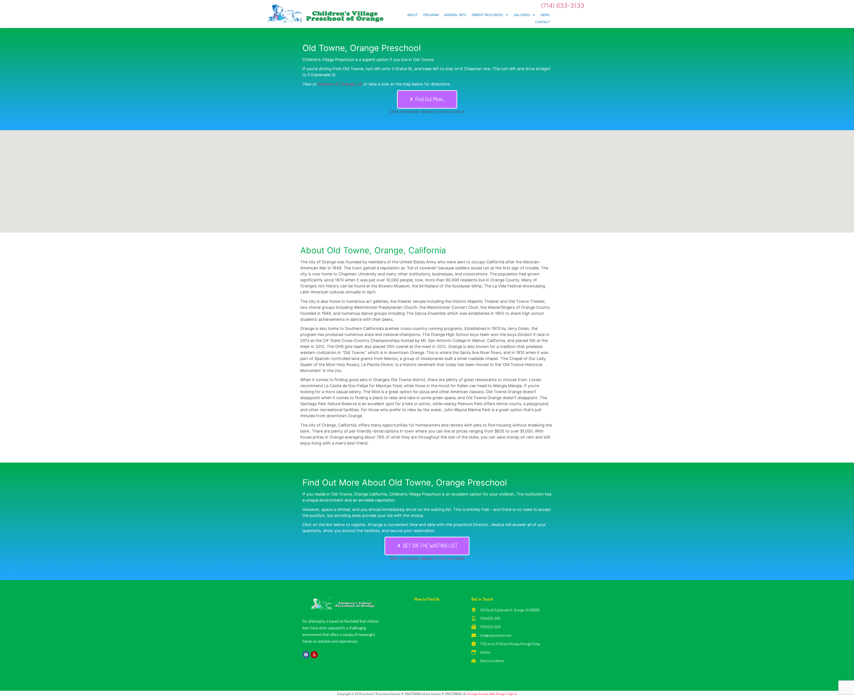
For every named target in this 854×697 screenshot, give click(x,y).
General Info (455, 15)
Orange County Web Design (486, 694)
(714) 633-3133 (562, 5)
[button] (427, 99)
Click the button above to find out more (427, 558)
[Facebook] (306, 654)
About (412, 15)
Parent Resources (487, 15)
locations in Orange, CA (340, 84)
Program (431, 15)
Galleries (522, 15)
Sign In (512, 694)
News (545, 15)
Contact (542, 22)
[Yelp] (314, 654)
